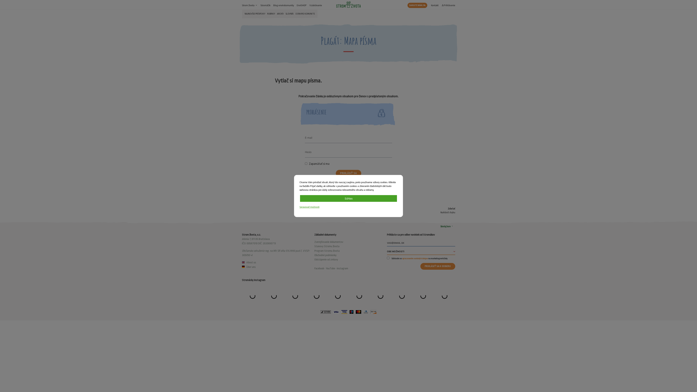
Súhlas (348, 198)
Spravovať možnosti (309, 207)
